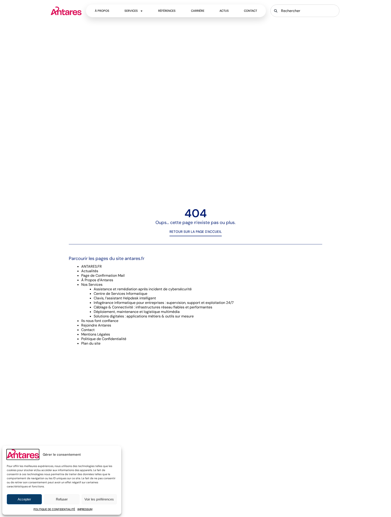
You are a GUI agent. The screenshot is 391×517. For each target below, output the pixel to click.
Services (131, 11)
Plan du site (90, 343)
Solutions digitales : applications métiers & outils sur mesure (144, 316)
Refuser (62, 499)
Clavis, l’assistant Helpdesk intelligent (125, 298)
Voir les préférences (99, 499)
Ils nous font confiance (99, 320)
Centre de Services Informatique (120, 293)
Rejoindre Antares (96, 325)
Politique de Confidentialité (54, 509)
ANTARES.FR (91, 266)
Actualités (89, 271)
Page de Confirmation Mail (103, 275)
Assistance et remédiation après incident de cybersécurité (143, 289)
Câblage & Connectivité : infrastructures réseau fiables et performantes (153, 307)
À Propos (102, 11)
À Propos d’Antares (97, 280)
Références (167, 11)
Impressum (84, 509)
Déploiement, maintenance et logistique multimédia (137, 311)
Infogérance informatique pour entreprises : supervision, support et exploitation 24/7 (164, 302)
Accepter (24, 499)
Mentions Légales (95, 334)
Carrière (197, 11)
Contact (250, 11)
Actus (224, 11)
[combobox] (304, 11)
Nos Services (92, 284)
